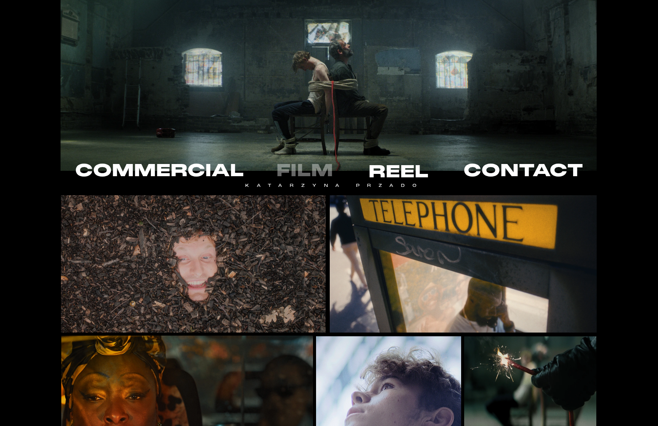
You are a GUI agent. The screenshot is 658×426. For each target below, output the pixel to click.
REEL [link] (399, 171)
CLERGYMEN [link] (531, 378)
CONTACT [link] (523, 170)
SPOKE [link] (462, 258)
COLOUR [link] (463, 277)
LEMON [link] (178, 399)
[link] (530, 398)
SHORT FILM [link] (466, 269)
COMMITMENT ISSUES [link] (193, 264)
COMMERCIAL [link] (159, 170)
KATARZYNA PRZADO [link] (334, 185)
